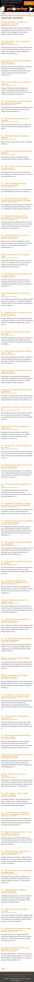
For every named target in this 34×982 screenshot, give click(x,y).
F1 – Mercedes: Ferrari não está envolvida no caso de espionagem (17, 522)
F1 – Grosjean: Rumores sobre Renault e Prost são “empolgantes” (16, 639)
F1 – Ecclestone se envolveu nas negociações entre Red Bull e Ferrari (15, 581)
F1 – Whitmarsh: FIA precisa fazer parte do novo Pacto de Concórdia (16, 929)
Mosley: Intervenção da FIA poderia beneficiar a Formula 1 (14, 676)
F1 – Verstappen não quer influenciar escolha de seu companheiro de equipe (16, 199)
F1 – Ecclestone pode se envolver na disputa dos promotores (15, 236)
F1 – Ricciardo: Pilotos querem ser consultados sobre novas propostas (14, 217)
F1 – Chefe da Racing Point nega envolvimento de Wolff (13, 184)
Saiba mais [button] (11, 5)
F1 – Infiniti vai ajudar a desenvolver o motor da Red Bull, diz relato (15, 852)
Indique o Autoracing (25, 974)
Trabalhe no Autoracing (14, 976)
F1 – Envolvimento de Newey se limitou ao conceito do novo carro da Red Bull (16, 504)
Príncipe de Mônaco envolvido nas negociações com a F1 (14, 23)
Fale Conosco (22, 976)
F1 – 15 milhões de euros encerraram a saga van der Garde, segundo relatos (15, 696)
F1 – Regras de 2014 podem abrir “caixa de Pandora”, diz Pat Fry (16, 833)
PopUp (21, 980)
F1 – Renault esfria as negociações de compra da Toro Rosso (15, 620)
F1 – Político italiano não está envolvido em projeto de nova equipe (16, 102)
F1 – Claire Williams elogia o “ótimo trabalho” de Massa (14, 794)
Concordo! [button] (29, 3)
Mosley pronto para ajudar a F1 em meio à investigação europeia (17, 755)
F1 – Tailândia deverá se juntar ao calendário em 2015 (13, 891)
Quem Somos (17, 974)
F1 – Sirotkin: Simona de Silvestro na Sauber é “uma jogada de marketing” (15, 813)
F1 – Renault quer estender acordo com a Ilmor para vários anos (16, 466)
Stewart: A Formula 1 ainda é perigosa (15, 658)
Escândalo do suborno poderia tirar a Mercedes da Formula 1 (15, 949)
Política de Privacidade (9, 974)
